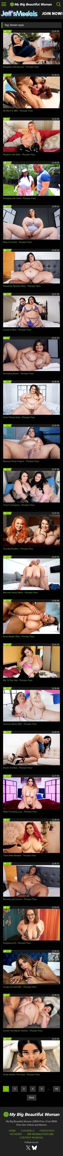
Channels (27, 1130)
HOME (12, 1130)
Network (16, 1134)
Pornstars (47, 1130)
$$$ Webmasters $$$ (40, 1134)
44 (56, 1089)
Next (31, 1097)
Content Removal (31, 1137)
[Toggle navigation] (4, 4)
